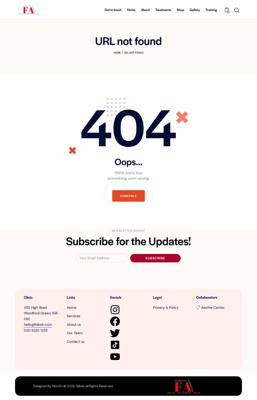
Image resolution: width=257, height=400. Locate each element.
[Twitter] (115, 333)
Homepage (128, 196)
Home (117, 52)
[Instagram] (115, 310)
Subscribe (155, 258)
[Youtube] (115, 357)
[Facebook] (115, 321)
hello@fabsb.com (38, 324)
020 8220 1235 (35, 330)
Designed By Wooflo (48, 386)
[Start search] (236, 10)
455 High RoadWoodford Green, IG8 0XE (41, 313)
